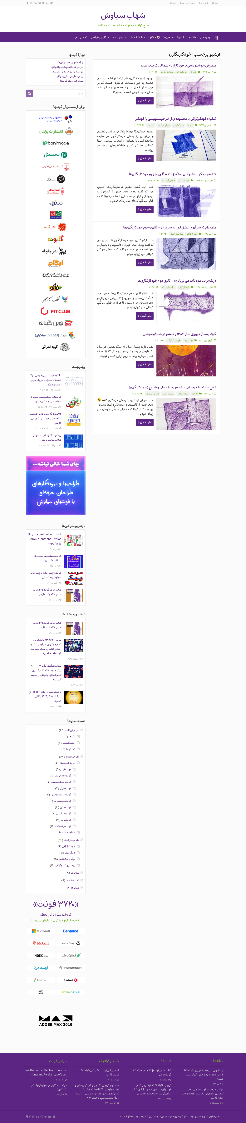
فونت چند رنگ (63, 826)
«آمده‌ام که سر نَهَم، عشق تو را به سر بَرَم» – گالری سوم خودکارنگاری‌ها (169, 228)
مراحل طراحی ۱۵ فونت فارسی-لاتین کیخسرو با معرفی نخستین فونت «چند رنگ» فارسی (203, 1094)
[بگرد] (29, 93)
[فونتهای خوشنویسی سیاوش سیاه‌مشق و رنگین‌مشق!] (73, 402)
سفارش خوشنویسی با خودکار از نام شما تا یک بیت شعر (178, 66)
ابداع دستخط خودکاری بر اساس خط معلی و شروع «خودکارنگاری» (172, 388)
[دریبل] (30, 3)
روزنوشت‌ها (68, 743)
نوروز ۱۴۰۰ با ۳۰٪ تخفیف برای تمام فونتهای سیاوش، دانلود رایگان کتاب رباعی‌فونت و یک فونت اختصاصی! (45, 647)
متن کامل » (145, 100)
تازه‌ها (193, 72)
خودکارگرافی (181, 72)
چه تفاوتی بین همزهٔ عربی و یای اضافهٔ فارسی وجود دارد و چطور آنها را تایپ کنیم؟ (204, 1075)
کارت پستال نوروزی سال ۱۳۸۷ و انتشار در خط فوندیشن (179, 334)
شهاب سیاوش (123, 16)
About (173, 3)
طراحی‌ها (169, 37)
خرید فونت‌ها (67, 763)
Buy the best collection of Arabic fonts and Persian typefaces (44, 539)
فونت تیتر (66, 769)
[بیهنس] (35, 3)
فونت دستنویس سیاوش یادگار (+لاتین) (47, 558)
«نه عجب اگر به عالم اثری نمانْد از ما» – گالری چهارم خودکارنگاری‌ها (172, 174)
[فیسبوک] (27, 3)
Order (215, 3)
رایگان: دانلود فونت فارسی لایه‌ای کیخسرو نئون (47, 437)
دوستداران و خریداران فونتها (67, 72)
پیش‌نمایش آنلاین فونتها (69, 76)
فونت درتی (65, 788)
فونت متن (65, 807)
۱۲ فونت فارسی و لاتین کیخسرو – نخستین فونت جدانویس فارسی (44, 419)
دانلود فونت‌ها (67, 833)
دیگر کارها (188, 341)
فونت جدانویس (62, 776)
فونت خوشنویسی (61, 782)
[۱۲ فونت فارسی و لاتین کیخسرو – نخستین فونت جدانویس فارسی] (73, 419)
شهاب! (216, 37)
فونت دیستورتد (62, 801)
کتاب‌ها (151, 125)
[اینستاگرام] (39, 3)
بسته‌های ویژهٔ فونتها (71, 81)
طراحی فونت (72, 757)
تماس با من (80, 37)
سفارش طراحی (100, 37)
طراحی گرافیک (168, 181)
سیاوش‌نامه (120, 37)
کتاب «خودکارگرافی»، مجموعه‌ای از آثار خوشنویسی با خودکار (176, 119)
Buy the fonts (187, 3)
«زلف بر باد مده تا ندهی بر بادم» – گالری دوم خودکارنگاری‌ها (177, 281)
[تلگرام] (51, 3)
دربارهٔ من (205, 37)
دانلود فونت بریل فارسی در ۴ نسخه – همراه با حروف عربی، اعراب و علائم (45, 380)
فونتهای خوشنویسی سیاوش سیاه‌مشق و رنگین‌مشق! (45, 399)
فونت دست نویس (61, 795)
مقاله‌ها (192, 37)
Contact (203, 3)
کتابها (180, 37)
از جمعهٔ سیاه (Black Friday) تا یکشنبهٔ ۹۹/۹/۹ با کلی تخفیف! (45, 697)
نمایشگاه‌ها (138, 37)
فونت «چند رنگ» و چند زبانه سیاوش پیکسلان (45, 575)
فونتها (152, 37)
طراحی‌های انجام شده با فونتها (67, 67)
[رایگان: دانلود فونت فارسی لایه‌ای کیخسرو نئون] (73, 441)
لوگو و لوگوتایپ (67, 859)
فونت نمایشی (63, 814)
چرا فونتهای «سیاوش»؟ (70, 63)
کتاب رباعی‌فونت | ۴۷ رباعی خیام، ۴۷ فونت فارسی (46, 592)
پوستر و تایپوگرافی (65, 865)
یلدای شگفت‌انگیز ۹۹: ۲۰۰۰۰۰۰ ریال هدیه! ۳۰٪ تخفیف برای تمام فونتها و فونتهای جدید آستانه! (46, 673)
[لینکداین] (47, 3)
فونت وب (66, 820)
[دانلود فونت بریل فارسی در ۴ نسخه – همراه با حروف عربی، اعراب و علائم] (73, 381)
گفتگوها (70, 749)
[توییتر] (43, 3)
